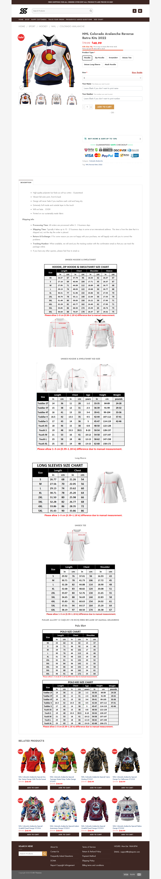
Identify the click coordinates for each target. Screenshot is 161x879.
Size (84, 72)
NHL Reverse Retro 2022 (94, 164)
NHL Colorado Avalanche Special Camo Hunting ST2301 (95, 778)
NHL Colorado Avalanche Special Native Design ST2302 (127, 827)
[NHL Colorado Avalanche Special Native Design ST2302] (127, 808)
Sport (32, 26)
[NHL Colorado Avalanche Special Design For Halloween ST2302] (127, 759)
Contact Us (54, 851)
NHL (53, 26)
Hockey (43, 26)
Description (26, 182)
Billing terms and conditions (93, 865)
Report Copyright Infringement (62, 865)
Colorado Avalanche (72, 26)
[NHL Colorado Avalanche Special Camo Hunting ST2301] (95, 759)
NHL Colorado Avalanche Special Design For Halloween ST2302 (125, 778)
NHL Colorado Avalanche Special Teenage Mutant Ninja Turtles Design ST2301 (63, 779)
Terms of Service (89, 847)
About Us (54, 847)
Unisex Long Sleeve (92, 64)
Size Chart (98, 19)
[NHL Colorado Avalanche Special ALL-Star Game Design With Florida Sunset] (33, 759)
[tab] (26, 182)
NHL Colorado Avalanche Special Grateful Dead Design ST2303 (93, 827)
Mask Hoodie (110, 64)
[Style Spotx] (23, 11)
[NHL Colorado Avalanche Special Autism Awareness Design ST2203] (64, 808)
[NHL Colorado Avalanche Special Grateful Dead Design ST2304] (33, 808)
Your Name (95, 84)
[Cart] (140, 11)
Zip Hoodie (99, 57)
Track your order (56, 19)
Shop (27, 19)
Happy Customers (38, 19)
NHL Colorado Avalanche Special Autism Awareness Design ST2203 (64, 827)
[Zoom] (21, 87)
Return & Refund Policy (91, 851)
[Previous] (23, 61)
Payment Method (89, 856)
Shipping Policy (88, 860)
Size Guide (137, 72)
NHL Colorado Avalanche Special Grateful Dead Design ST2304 (30, 827)
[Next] (74, 61)
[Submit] (91, 11)
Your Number (97, 94)
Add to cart (104, 106)
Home (21, 19)
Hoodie (87, 57)
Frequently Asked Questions (79, 19)
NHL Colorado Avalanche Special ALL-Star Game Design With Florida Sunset (32, 778)
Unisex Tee (126, 57)
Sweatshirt (113, 57)
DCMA (53, 860)
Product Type (88, 52)
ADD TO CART (33, 788)
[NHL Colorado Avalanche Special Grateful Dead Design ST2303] (95, 808)
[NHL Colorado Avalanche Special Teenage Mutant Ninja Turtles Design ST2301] (64, 759)
